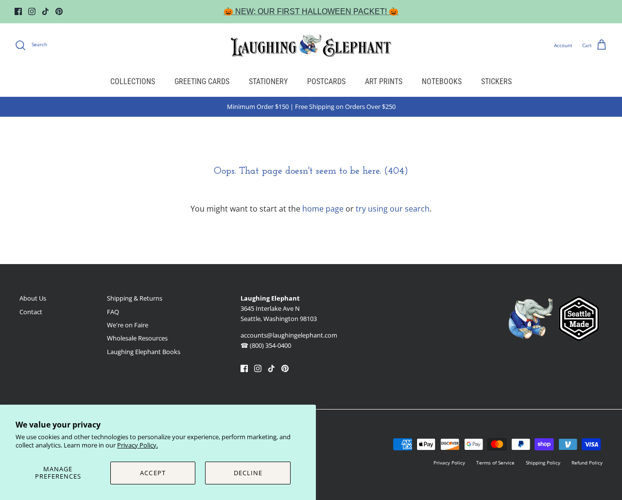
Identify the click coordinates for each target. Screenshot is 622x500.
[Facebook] (18, 11)
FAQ (113, 311)
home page (323, 208)
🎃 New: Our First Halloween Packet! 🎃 (311, 11)
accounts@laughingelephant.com (289, 335)
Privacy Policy (449, 462)
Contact (30, 311)
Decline (248, 472)
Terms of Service (495, 462)
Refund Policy (587, 462)
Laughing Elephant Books (143, 351)
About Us (32, 298)
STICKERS (496, 81)
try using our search (393, 208)
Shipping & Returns (134, 298)
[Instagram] (31, 11)
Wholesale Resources (137, 338)
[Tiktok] (45, 11)
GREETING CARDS (201, 81)
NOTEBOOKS (442, 81)
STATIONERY (268, 81)
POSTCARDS (326, 81)
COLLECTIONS (132, 81)
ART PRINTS (383, 81)
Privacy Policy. (137, 445)
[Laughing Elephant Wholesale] (311, 45)
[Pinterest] (59, 11)
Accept (152, 472)
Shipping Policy (543, 462)
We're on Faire (127, 325)
